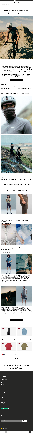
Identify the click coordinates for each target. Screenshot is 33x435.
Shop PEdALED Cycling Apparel (16, 320)
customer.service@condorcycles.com (6, 400)
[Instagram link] (11, 425)
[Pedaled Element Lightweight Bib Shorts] (16, 214)
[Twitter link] (4, 425)
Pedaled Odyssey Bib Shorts (11, 315)
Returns (2, 380)
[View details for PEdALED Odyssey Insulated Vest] (24, 334)
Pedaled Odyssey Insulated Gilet (12, 280)
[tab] (16, 0)
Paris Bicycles (3, 389)
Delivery (2, 377)
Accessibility (2, 395)
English (6, 428)
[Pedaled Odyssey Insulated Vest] (16, 273)
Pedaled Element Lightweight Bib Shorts (21, 220)
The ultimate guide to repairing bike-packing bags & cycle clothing (17, 365)
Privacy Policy (3, 392)
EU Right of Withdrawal (4, 379)
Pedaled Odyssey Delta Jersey (21, 315)
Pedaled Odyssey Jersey (10, 220)
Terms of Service (3, 390)
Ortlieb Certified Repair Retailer (16, 368)
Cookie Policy (3, 393)
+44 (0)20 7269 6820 (4, 399)
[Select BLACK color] (2, 339)
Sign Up (24, 420)
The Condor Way (3, 386)
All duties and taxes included (17, 0)
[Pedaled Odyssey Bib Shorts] (16, 305)
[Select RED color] (2, 354)
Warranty (2, 382)
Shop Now (16, 358)
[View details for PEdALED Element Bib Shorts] (8, 334)
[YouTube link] (8, 425)
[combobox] (17, 4)
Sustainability (2, 387)
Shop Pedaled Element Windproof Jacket (7, 250)
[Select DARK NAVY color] (3, 354)
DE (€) (3, 428)
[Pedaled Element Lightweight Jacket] (16, 244)
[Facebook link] (1, 425)
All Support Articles (3, 376)
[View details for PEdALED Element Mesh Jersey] (8, 349)
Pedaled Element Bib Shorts (22, 280)
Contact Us (2, 374)
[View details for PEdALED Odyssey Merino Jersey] (24, 349)
